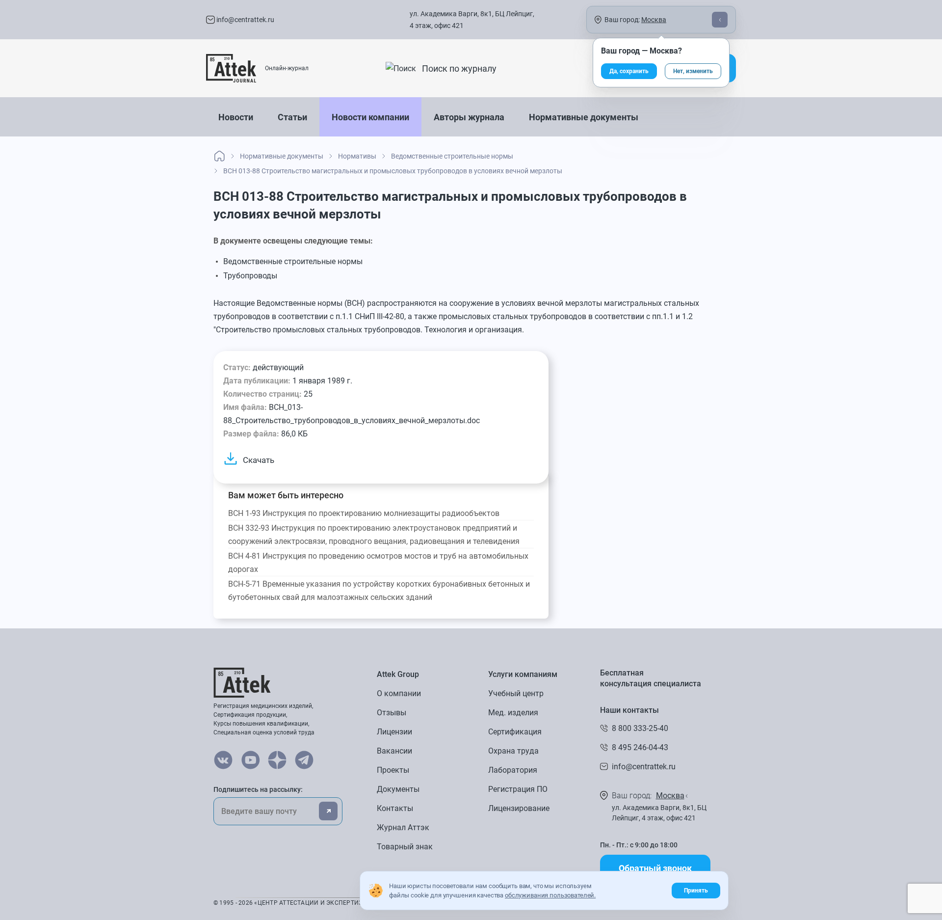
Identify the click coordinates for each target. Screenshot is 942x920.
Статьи (292, 117)
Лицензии (394, 731)
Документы (398, 789)
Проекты (393, 770)
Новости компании (370, 117)
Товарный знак (405, 846)
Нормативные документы (583, 117)
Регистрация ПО (518, 789)
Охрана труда (513, 751)
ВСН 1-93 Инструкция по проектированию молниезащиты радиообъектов (363, 513)
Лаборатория (512, 770)
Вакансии (394, 751)
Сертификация (515, 731)
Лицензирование (519, 808)
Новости (235, 117)
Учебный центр (516, 693)
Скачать (258, 460)
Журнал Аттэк (403, 827)
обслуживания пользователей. (550, 895)
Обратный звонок (655, 868)
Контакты (395, 808)
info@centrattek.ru (244, 20)
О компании (399, 693)
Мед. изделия (513, 712)
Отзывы (391, 712)
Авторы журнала (469, 117)
